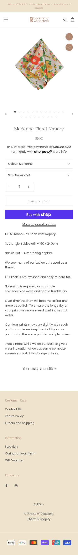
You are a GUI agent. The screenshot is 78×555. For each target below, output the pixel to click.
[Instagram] (16, 485)
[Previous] (5, 114)
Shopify (45, 519)
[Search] (65, 19)
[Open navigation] (6, 19)
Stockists (11, 446)
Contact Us (13, 409)
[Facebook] (6, 485)
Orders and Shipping (19, 423)
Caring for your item (20, 453)
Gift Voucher (14, 460)
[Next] (72, 114)
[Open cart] (72, 19)
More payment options (39, 224)
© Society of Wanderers (39, 513)
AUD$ (37, 504)
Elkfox (32, 519)
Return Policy (14, 416)
